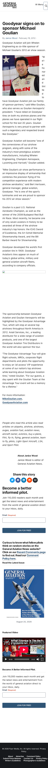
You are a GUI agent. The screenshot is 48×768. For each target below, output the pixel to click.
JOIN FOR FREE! (24, 530)
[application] (24, 650)
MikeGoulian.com (12, 398)
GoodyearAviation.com (15, 402)
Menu (40, 4)
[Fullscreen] (42, 659)
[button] (46, 6)
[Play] (6, 659)
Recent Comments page (31, 552)
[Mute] (38, 659)
